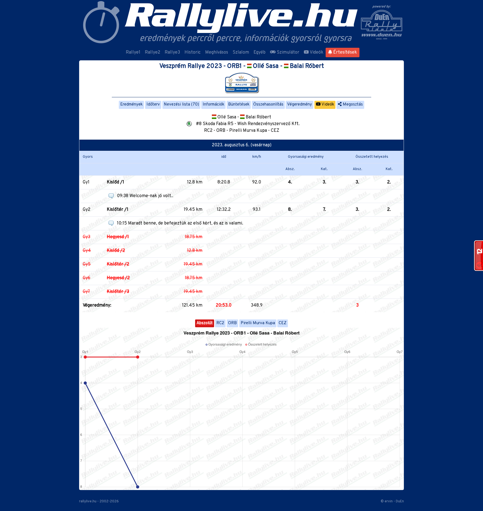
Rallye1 (133, 52)
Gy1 (86, 182)
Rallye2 (152, 52)
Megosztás (352, 104)
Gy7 (86, 292)
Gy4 (87, 251)
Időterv (153, 104)
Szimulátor (287, 52)
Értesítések (344, 52)
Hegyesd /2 (118, 278)
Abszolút (204, 323)
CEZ (283, 323)
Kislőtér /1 (117, 209)
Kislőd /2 (116, 251)
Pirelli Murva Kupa (258, 323)
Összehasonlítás (268, 104)
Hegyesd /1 (118, 237)
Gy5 (87, 264)
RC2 (220, 323)
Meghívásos (216, 52)
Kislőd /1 (115, 182)
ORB (232, 323)
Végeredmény (299, 104)
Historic (192, 52)
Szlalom (241, 52)
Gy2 (86, 209)
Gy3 (86, 237)
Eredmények (131, 104)
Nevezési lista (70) (181, 104)
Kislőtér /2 (118, 264)
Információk (213, 104)
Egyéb (260, 52)
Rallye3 (172, 52)
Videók (316, 52)
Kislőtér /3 (118, 292)
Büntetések (238, 104)
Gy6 (86, 278)
